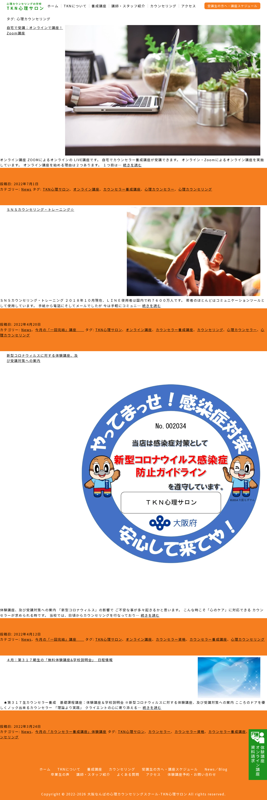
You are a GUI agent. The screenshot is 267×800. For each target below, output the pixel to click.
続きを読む (132, 164)
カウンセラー (159, 731)
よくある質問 (128, 774)
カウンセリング (163, 6)
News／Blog (216, 769)
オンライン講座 (86, 189)
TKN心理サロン (26, 8)
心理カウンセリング (195, 189)
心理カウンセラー (160, 189)
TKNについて (75, 6)
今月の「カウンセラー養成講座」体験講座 (71, 731)
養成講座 (99, 6)
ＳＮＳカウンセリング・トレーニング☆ (40, 209)
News (26, 189)
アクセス (188, 6)
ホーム (53, 6)
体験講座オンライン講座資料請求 (258, 760)
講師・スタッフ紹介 (128, 6)
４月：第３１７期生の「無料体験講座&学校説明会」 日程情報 (60, 659)
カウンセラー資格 (171, 639)
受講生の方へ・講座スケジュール (232, 6)
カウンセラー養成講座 (122, 189)
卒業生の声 (60, 774)
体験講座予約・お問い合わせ (192, 774)
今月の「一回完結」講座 (59, 329)
